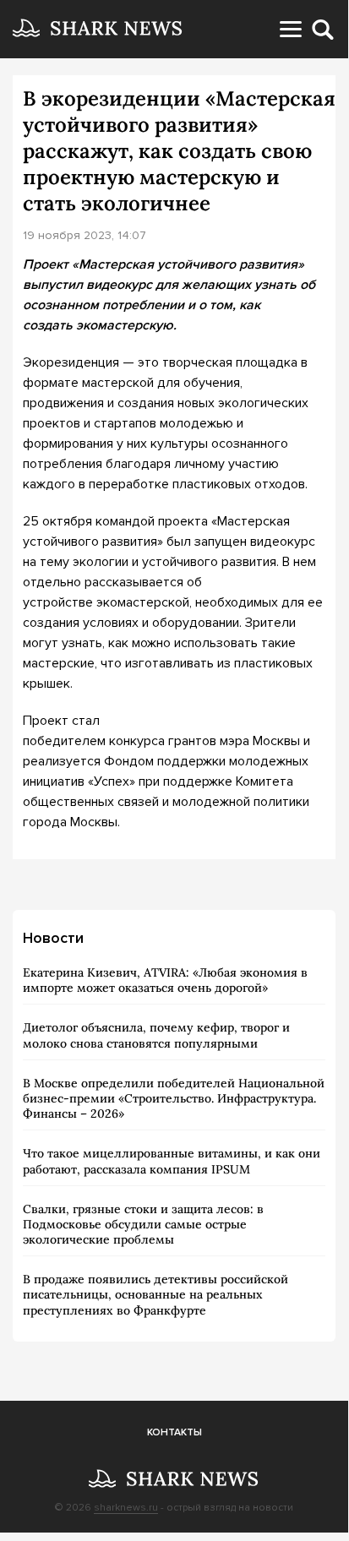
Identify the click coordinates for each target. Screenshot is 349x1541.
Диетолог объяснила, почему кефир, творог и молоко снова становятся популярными (156, 1035)
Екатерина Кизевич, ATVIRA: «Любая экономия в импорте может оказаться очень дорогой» (165, 980)
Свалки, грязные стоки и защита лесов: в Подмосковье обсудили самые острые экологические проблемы (143, 1224)
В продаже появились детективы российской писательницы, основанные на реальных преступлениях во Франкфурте (155, 1294)
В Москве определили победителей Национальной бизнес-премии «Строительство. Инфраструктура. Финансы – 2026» (173, 1098)
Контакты (174, 1432)
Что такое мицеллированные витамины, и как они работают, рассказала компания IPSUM (171, 1161)
